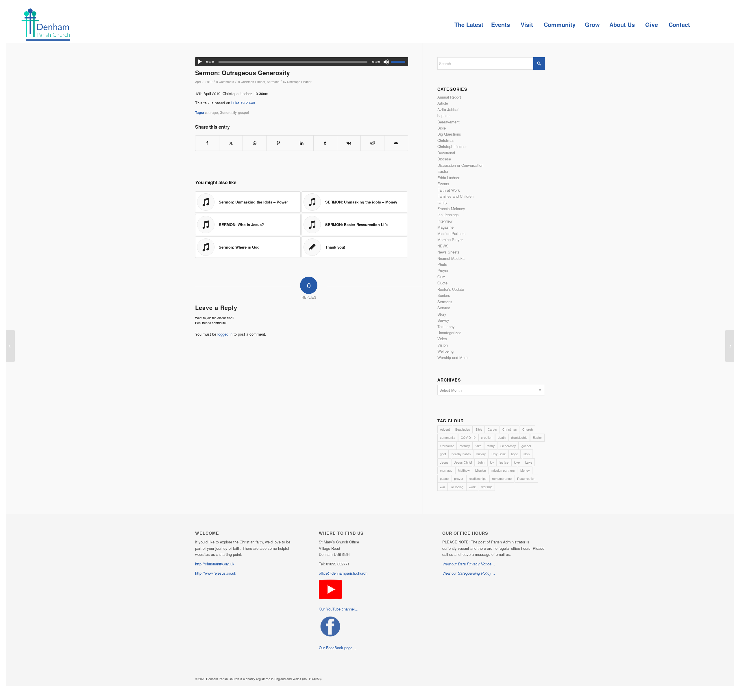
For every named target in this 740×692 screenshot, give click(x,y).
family (442, 202)
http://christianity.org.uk (214, 564)
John (481, 462)
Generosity (228, 112)
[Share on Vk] (349, 143)
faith (478, 445)
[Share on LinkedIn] (301, 143)
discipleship (519, 437)
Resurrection (526, 478)
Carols (492, 429)
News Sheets (448, 252)
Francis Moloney (451, 208)
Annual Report (449, 97)
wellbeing (457, 486)
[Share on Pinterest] (278, 143)
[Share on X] (231, 143)
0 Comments (225, 81)
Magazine (445, 227)
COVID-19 (468, 437)
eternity (465, 445)
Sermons (273, 81)
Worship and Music (453, 357)
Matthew (464, 470)
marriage (446, 470)
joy (492, 462)
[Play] (200, 62)
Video (442, 338)
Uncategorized (449, 332)
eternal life (447, 445)
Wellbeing (445, 351)
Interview (444, 221)
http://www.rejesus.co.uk (215, 573)
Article (442, 103)
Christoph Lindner (253, 81)
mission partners (503, 470)
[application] (301, 61)
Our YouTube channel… (338, 609)
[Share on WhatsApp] (254, 143)
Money (525, 470)
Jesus (444, 462)
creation (486, 437)
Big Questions (449, 134)
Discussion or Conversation (460, 165)
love (517, 462)
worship (486, 486)
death (502, 437)
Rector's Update (450, 289)
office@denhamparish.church (343, 573)
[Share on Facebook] (207, 143)
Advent (445, 429)
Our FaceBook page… (337, 647)
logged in (224, 334)
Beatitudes (462, 429)
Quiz (441, 277)
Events (443, 183)
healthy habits (461, 454)
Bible (441, 128)
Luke (528, 462)
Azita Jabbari (448, 109)
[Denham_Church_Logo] (45, 24)
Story (441, 314)
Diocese (444, 159)
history (481, 454)
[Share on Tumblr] (325, 143)
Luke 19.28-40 (243, 103)
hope (514, 454)
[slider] (399, 61)
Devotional (446, 153)
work (472, 486)
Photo (442, 264)
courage (211, 112)
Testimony (446, 326)
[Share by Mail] (396, 143)
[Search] (707, 24)
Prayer (442, 270)
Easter (442, 171)
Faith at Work (448, 190)
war (442, 486)
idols (526, 454)
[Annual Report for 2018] (10, 346)
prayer (458, 478)
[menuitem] (468, 24)
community (447, 437)
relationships (477, 478)
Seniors (443, 295)
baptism (444, 115)
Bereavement (448, 122)
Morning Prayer (450, 239)
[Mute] (386, 62)
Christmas (445, 140)
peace (444, 478)
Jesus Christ (463, 462)
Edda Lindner (448, 177)
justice (504, 462)
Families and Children (455, 196)
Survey (443, 320)
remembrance (502, 478)
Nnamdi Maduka (451, 258)
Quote (442, 283)
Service (443, 307)
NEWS (443, 246)
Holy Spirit (498, 454)
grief (443, 454)
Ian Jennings (448, 214)
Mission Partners (451, 233)
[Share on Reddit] (372, 143)
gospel (243, 112)
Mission (480, 470)
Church (527, 429)
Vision (442, 345)
